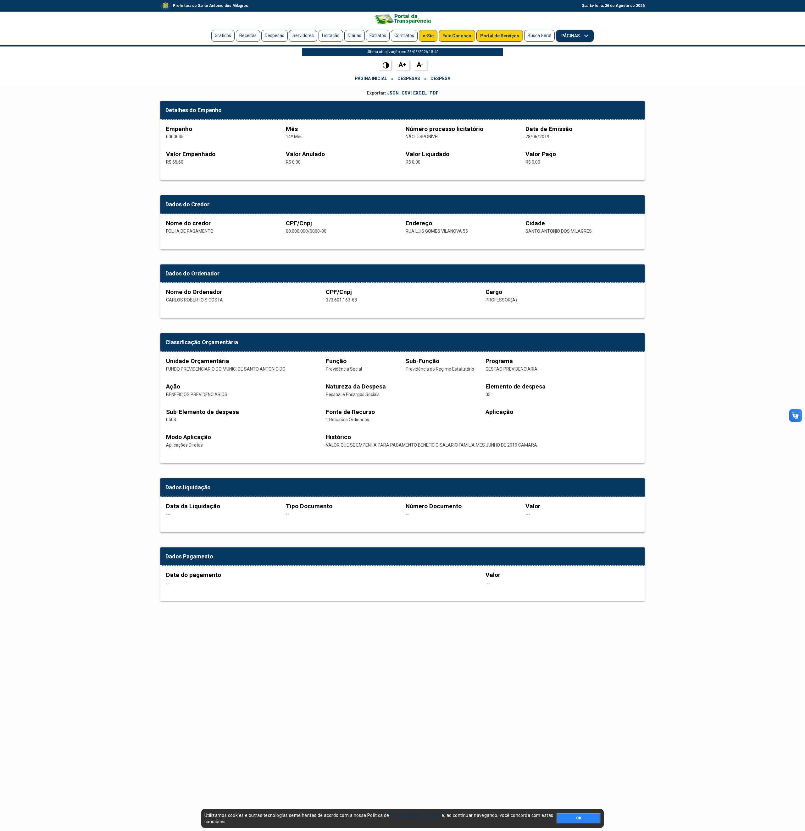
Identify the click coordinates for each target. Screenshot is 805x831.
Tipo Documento (309, 506)
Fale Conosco (456, 35)
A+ (402, 64)
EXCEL (420, 92)
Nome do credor (188, 223)
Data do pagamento (193, 574)
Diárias (354, 35)
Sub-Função (422, 361)
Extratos (377, 35)
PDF (434, 92)
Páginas (571, 35)
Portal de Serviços (499, 35)
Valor (532, 506)
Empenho (179, 129)
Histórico (338, 437)
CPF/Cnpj (299, 223)
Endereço (419, 223)
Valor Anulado (305, 154)
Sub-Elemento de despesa (202, 412)
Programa (499, 361)
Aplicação (499, 412)
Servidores (303, 35)
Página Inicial (371, 78)
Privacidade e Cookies (415, 815)
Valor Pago (540, 154)
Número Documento (434, 506)
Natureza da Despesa (356, 386)
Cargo (494, 292)
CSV (406, 92)
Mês (292, 129)
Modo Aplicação (188, 437)
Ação (173, 386)
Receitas (248, 35)
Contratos (404, 35)
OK (578, 818)
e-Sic (428, 35)
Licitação (331, 35)
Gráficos (223, 35)
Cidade (535, 223)
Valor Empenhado (190, 154)
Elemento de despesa (516, 386)
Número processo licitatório (444, 129)
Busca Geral (539, 35)
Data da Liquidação (193, 506)
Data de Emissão (548, 129)
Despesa (440, 78)
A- (420, 64)
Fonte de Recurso (350, 412)
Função (336, 361)
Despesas (274, 35)
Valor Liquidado (427, 154)
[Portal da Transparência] (402, 19)
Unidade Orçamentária (197, 361)
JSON (393, 92)
